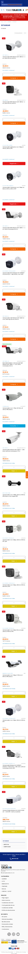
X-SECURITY (22, 406)
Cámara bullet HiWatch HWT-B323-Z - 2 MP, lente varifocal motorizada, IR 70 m (14, 450)
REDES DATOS (5, 884)
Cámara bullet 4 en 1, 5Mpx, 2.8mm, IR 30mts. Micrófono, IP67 (14, 585)
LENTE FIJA (6, 844)
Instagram (8, 939)
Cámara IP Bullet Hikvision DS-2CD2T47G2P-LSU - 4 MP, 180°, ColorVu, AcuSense (14, 811)
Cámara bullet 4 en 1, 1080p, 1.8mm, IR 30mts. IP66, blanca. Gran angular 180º (14, 495)
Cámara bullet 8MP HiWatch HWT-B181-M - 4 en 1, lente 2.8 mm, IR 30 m (14, 102)
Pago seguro (5, 897)
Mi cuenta (4, 916)
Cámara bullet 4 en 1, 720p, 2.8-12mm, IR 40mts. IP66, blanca (13, 408)
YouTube (15, 939)
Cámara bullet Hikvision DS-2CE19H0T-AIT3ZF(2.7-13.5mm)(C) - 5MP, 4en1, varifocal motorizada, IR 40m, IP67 (14, 767)
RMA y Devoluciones (7, 926)
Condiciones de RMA (7, 907)
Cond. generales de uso (8, 905)
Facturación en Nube (7, 924)
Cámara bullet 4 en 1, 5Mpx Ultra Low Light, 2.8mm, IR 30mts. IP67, (13, 630)
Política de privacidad (7, 952)
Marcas (4, 889)
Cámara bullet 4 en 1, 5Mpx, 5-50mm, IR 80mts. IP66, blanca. (12, 675)
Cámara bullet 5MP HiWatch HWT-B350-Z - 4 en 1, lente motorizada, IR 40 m (14, 228)
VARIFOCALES (7, 846)
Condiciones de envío (7, 902)
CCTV (3, 881)
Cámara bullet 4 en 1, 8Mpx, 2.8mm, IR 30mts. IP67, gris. (14, 540)
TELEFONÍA (4, 886)
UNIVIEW (23, 145)
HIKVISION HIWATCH (21, 55)
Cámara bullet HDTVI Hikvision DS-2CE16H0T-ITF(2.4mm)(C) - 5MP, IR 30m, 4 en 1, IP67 (14, 273)
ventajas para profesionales (15, 4)
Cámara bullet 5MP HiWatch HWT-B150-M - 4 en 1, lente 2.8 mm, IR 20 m (14, 57)
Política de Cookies (21, 952)
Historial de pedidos (7, 919)
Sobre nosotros (6, 900)
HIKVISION (23, 271)
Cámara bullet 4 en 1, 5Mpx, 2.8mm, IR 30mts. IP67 (14, 720)
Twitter (2, 939)
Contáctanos (5, 929)
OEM (24, 493)
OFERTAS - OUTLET (6, 891)
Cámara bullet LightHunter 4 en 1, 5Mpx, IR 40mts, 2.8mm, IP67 (13, 147)
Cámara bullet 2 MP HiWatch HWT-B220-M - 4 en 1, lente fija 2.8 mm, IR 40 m (14, 318)
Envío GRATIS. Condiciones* (9, 70)
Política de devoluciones (8, 910)
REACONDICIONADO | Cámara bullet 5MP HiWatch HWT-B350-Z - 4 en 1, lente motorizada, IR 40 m (13, 364)
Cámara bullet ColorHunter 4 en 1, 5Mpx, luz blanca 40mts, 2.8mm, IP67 (13, 188)
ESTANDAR (6, 841)
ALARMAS (4, 879)
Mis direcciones (6, 921)
